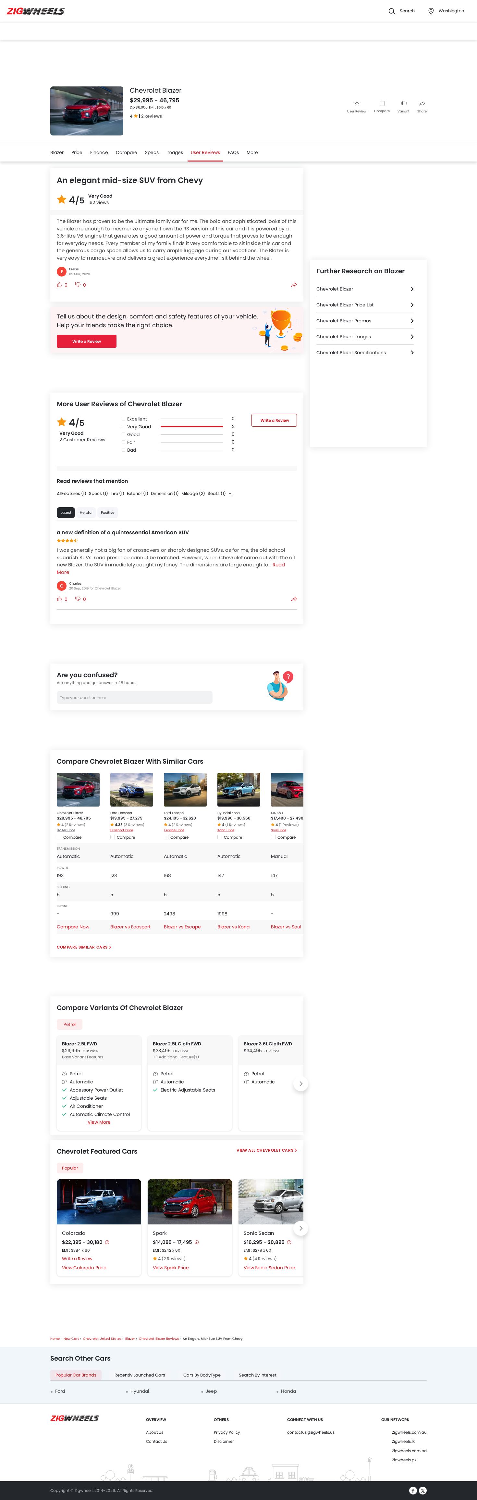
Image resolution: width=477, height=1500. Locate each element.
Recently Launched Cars (140, 1375)
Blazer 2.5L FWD (79, 1044)
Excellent (137, 418)
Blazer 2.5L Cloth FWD (177, 1044)
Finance (99, 152)
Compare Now (73, 927)
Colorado (73, 1233)
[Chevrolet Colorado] (99, 1201)
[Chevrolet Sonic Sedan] (280, 1201)
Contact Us (156, 1441)
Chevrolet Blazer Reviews (159, 1338)
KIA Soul (277, 812)
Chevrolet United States (102, 1338)
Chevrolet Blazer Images (343, 336)
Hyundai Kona (228, 812)
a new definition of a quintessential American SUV (123, 532)
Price (76, 152)
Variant (404, 111)
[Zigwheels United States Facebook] (413, 1490)
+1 (230, 493)
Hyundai (139, 1391)
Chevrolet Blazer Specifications (351, 352)
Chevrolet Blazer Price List (344, 305)
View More (99, 1122)
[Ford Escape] (185, 790)
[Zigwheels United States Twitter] (423, 1490)
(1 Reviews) (235, 824)
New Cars (71, 1338)
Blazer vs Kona (233, 927)
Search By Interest (257, 1375)
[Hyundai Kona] (238, 790)
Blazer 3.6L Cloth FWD (268, 1044)
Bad (131, 450)
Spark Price (176, 1267)
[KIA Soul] (292, 790)
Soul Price (278, 830)
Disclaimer (224, 1441)
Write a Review (86, 341)
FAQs (233, 152)
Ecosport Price (121, 830)
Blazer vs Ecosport (130, 927)
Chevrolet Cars (275, 1150)
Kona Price (225, 830)
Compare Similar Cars (82, 947)
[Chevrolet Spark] (190, 1201)
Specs (152, 152)
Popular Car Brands (75, 1375)
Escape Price (174, 830)
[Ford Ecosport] (131, 790)
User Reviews (205, 152)
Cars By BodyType (202, 1375)
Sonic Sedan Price (275, 1267)
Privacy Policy (227, 1432)
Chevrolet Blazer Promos (343, 320)
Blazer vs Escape (182, 927)
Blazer (57, 152)
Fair (131, 442)
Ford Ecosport (121, 812)
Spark (160, 1233)
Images (174, 152)
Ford (60, 1391)
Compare (382, 111)
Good (133, 434)
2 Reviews (151, 116)
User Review (356, 111)
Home (55, 1338)
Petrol (70, 1024)
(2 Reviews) (75, 824)
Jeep (211, 1391)
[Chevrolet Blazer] (78, 790)
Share (422, 111)
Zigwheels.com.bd (409, 1451)
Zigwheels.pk (404, 1460)
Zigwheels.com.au (409, 1432)
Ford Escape (174, 812)
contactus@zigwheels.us (311, 1432)
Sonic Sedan (259, 1233)
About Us (154, 1432)
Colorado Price (89, 1267)
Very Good (139, 426)
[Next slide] (300, 1083)
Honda (288, 1391)
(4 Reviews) (264, 1259)
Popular (70, 1168)
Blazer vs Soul (286, 927)
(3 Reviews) (134, 824)
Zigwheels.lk (403, 1441)
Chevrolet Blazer (70, 812)
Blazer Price (66, 830)
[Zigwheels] (35, 11)
